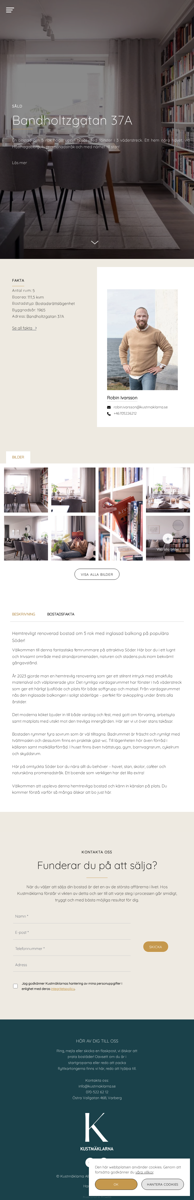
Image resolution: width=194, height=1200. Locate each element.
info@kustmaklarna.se (97, 1086)
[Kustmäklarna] (97, 10)
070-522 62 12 (97, 1092)
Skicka (155, 947)
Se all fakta (22, 327)
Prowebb (106, 1197)
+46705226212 (125, 413)
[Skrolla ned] (94, 239)
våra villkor (144, 1172)
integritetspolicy (63, 989)
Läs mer (19, 162)
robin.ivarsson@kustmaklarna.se (141, 407)
